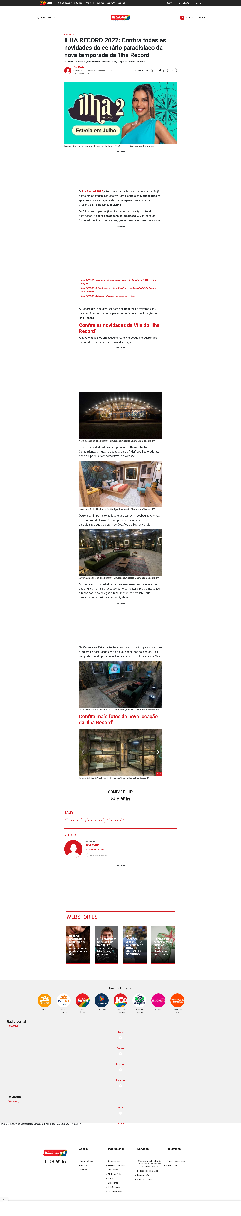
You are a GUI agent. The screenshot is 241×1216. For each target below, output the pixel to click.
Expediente (113, 1183)
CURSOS (100, 3)
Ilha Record (74, 821)
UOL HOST (78, 3)
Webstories (82, 917)
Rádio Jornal (171, 1165)
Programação (143, 1175)
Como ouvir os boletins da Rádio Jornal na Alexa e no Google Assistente (149, 1163)
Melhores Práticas (116, 1174)
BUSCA (170, 3)
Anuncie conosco (144, 1179)
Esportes (83, 1170)
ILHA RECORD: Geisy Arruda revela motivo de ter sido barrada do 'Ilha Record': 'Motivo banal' (119, 290)
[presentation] (158, 752)
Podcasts (83, 1165)
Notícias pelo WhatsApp (147, 1171)
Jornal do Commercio (175, 1161)
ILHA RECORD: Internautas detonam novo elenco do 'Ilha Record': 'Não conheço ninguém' (119, 282)
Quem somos (114, 1161)
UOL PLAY (111, 3)
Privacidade (113, 1170)
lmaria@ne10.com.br (94, 849)
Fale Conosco (114, 1187)
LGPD (110, 1178)
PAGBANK (90, 3)
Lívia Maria (78, 67)
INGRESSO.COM (65, 3)
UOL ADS (121, 3)
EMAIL (198, 3)
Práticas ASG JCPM (116, 1165)
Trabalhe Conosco (116, 1191)
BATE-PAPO (184, 3)
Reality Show (95, 821)
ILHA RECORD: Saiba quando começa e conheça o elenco (108, 296)
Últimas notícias (86, 1161)
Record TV (115, 821)
